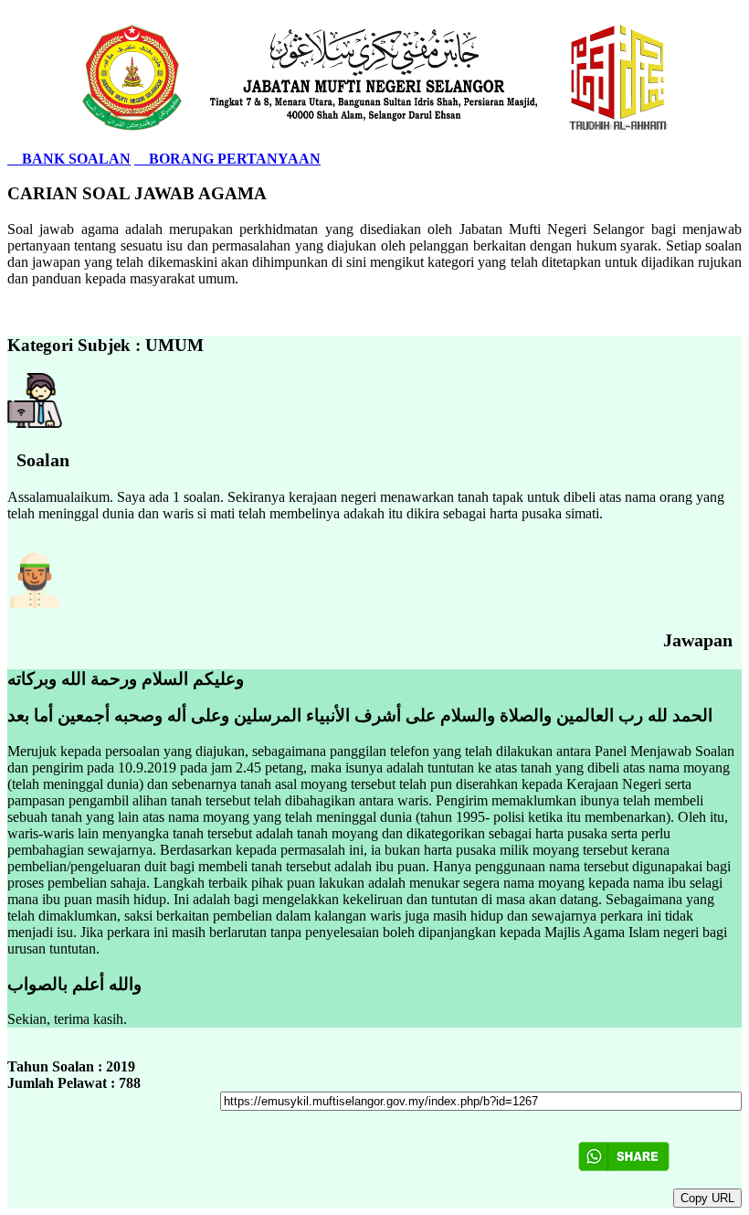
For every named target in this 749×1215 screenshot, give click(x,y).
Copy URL (707, 1198)
